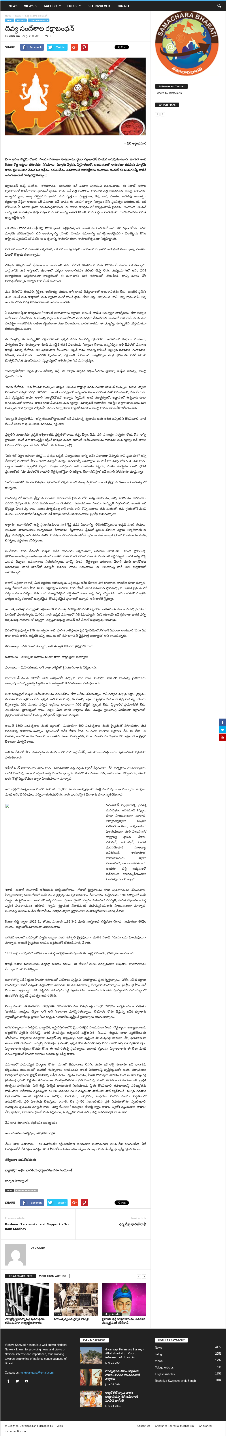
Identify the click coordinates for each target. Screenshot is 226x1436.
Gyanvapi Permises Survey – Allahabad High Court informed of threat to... (125, 1353)
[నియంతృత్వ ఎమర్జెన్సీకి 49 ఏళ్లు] (76, 1299)
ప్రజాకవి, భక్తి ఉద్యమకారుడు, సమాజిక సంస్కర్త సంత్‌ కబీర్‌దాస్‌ (123, 1321)
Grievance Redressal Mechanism (174, 1425)
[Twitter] (18, 1381)
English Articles (165, 1374)
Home (8, 15)
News (12, 6)
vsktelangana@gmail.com (37, 1372)
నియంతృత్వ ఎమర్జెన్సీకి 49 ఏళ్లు (71, 1319)
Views (29, 6)
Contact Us (143, 1425)
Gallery (50, 6)
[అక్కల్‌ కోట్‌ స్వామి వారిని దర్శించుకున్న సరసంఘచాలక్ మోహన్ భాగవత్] (91, 1399)
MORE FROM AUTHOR (52, 1276)
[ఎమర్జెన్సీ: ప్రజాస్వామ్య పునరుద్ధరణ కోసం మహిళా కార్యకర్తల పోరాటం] (27, 1299)
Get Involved (98, 6)
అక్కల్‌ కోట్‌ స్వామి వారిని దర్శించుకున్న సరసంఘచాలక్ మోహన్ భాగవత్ (121, 1396)
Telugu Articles (38, 20)
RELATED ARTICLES (20, 1276)
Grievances (205, 1425)
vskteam (14, 35)
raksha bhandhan (26, 1190)
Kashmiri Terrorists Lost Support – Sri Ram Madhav (37, 1226)
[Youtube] (27, 1381)
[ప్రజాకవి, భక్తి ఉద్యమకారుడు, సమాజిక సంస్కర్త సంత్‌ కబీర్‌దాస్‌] (124, 1299)
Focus (72, 6)
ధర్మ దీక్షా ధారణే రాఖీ (132, 1224)
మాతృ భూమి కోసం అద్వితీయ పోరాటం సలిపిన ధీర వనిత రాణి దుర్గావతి (122, 1375)
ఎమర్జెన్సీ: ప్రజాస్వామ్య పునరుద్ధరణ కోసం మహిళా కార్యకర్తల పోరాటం (25, 1321)
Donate (123, 6)
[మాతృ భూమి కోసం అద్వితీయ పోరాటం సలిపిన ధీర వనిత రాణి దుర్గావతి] (91, 1377)
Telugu (21, 20)
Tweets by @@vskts (168, 93)
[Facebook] (9, 1381)
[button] (219, 6)
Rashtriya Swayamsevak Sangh (175, 1380)
